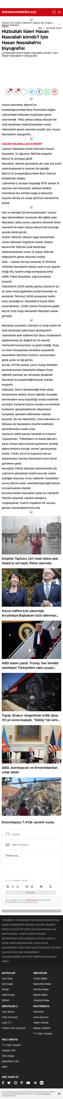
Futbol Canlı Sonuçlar (13, 1028)
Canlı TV (6, 1023)
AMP (4, 1067)
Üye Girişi (7, 978)
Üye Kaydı (7, 984)
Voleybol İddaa (41, 1000)
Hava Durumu (40, 1017)
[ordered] (26, 886)
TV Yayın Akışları (42, 1033)
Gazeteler (38, 1012)
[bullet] (31, 886)
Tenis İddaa (8, 1056)
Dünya (5, 27)
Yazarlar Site (9, 1050)
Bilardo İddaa (40, 995)
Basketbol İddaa (42, 984)
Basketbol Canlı (10, 1061)
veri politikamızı (43, 1094)
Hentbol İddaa (40, 989)
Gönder (30, 892)
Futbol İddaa (40, 978)
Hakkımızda (8, 995)
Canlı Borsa (8, 1012)
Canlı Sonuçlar (10, 1017)
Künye (5, 989)
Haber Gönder (41, 1023)
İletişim (5, 1000)
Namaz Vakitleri (41, 1028)
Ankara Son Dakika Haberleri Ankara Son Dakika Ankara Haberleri (27, 24)
